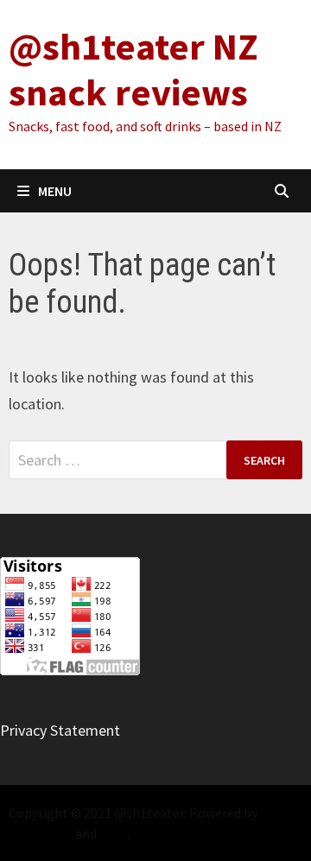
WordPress (41, 833)
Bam (113, 833)
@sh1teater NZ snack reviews (133, 69)
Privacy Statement (60, 730)
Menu (55, 190)
